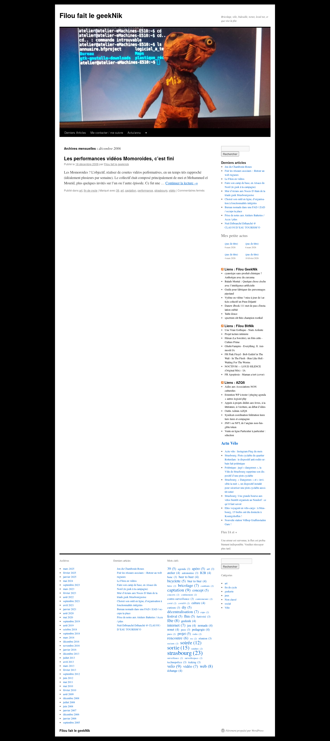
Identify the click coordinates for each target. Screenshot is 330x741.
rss (193, 638)
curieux (173, 607)
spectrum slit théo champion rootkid (244, 317)
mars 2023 (68, 589)
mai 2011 (68, 682)
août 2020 (68, 613)
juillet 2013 (69, 657)
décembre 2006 (71, 714)
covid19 (184, 603)
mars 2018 (68, 637)
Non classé (230, 599)
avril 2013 (68, 661)
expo (204, 612)
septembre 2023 (71, 585)
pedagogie (201, 629)
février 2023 (69, 593)
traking (194, 662)
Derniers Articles (75, 132)
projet (184, 634)
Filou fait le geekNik (90, 15)
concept (200, 590)
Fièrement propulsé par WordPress (245, 730)
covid (171, 603)
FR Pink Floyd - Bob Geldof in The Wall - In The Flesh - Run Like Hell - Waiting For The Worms (244, 358)
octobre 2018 (70, 629)
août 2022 (68, 597)
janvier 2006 (69, 718)
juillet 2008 (69, 702)
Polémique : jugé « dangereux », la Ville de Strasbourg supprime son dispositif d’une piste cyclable (245, 471)
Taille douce (231, 313)
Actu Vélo (229, 443)
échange (174, 671)
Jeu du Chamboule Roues (238, 166)
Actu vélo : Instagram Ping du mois (243, 451)
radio (197, 634)
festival (174, 616)
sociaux (172, 643)
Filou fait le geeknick (116, 164)
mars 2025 (68, 568)
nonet (173, 629)
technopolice (176, 662)
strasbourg (160, 190)
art (80, 190)
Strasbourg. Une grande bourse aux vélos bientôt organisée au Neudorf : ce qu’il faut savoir (245, 500)
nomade (205, 625)
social (228, 603)
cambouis (207, 585)
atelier (173, 573)
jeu (191, 625)
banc (172, 577)
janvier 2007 (69, 710)
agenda (184, 569)
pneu (171, 634)
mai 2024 (68, 581)
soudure (197, 648)
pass (185, 629)
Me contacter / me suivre (106, 132)
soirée (190, 643)
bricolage (188, 585)
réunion (205, 638)
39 (117, 190)
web (206, 666)
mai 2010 (68, 686)
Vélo (227, 607)
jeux (227, 595)
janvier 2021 (69, 609)
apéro (198, 569)
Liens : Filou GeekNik (240, 269)
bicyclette (176, 581)
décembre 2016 (71, 641)
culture (198, 603)
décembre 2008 (71, 698)
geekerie (229, 591)
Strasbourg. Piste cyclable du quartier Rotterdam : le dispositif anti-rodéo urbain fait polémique (245, 459)
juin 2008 (68, 706)
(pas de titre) (231, 243)
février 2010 (69, 690)
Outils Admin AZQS (236, 411)
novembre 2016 (71, 645)
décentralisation (183, 611)
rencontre (177, 638)
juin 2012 (68, 678)
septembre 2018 (71, 633)
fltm (189, 616)
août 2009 (68, 694)
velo (174, 666)
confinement (189, 594)
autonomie (190, 573)
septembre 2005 (71, 722)
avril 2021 (68, 605)
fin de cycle (90, 190)
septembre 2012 (71, 674)
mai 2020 (68, 617)
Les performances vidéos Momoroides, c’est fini (119, 158)
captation (130, 190)
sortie (178, 647)
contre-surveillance (180, 599)
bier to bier (197, 581)
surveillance (175, 658)
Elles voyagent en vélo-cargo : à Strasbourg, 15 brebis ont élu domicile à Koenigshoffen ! (245, 512)
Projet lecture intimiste (236, 334)
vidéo (172, 190)
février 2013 (69, 670)
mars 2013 (68, 665)
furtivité (203, 616)
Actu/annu (134, 132)
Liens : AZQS (234, 382)
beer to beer (189, 577)
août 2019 (68, 625)
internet (176, 625)
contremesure (204, 598)
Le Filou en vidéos (234, 179)
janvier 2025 (69, 576)
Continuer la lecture (181, 183)
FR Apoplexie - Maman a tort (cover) (244, 374)
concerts (173, 594)
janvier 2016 (69, 649)
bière (171, 585)
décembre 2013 (71, 653)
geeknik (188, 621)
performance (145, 190)
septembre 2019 (71, 621)
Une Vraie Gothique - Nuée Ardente (244, 330)
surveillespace (193, 658)
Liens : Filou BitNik (239, 326)
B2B (205, 573)
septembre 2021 (71, 601)
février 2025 (69, 572)
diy (186, 607)
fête (173, 620)
